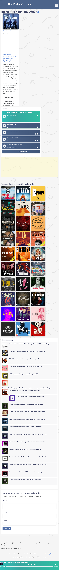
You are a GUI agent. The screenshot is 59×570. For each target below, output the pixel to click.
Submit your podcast (18, 557)
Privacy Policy (30, 557)
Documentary (6, 56)
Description (6, 54)
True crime (10, 58)
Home (8, 554)
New (14, 554)
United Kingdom (48, 554)
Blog (19, 554)
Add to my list (8, 31)
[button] (56, 3)
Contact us (33, 554)
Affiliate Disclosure (41, 557)
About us (25, 554)
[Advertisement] (14, 44)
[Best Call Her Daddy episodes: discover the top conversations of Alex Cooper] (29, 383)
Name (5, 513)
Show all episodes (22, 151)
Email (5, 520)
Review (5, 500)
